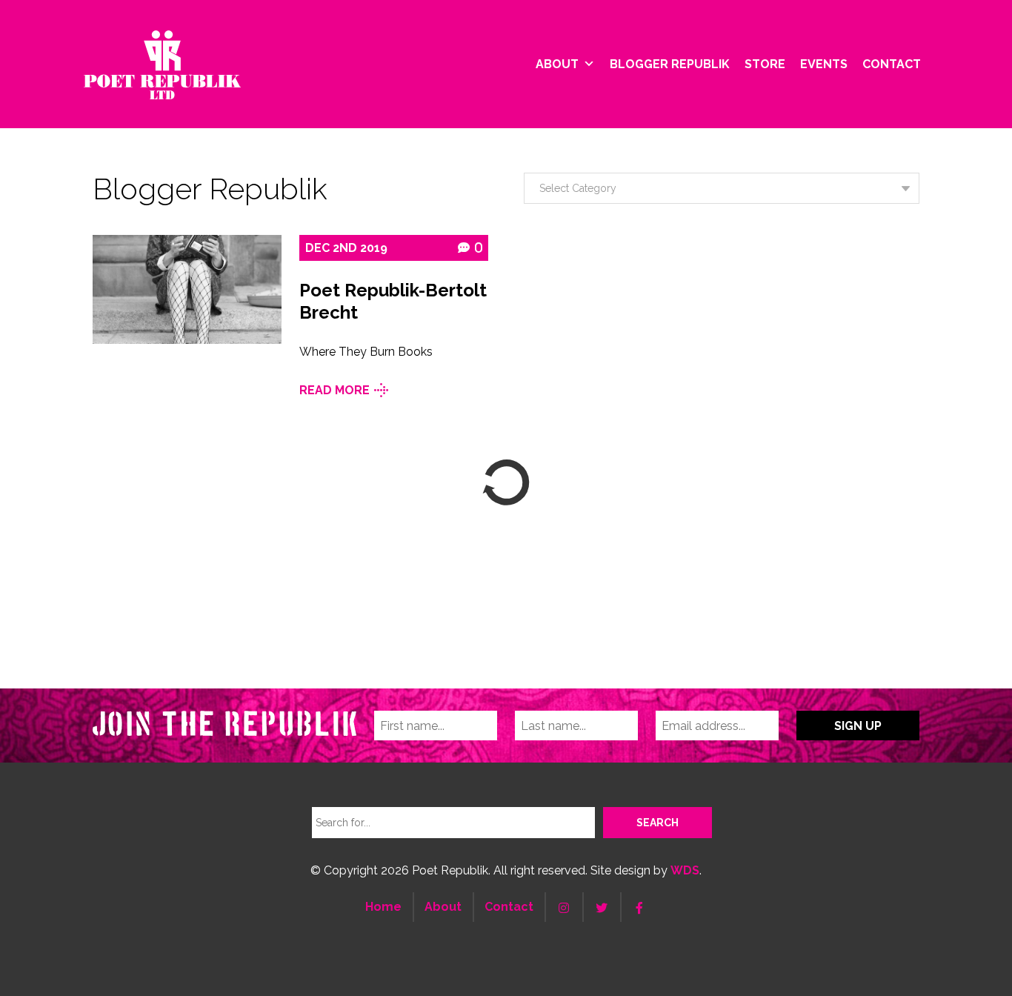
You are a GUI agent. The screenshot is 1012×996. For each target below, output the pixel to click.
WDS (684, 870)
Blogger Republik (670, 64)
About (557, 64)
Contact (891, 64)
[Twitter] (601, 907)
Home (383, 907)
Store (765, 64)
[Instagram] (563, 907)
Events (824, 64)
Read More (334, 390)
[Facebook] (639, 907)
